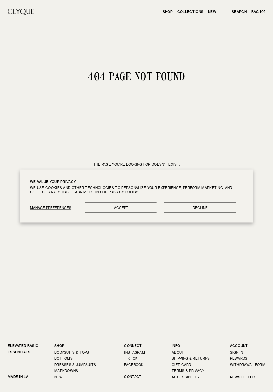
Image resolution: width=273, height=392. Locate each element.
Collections (190, 12)
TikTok (130, 358)
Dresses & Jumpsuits (75, 365)
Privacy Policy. (124, 192)
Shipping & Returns (191, 358)
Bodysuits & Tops (71, 352)
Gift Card (181, 365)
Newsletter (242, 377)
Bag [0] (258, 12)
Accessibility (186, 377)
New (212, 12)
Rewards (239, 358)
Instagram (134, 352)
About (178, 352)
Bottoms (63, 358)
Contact (132, 377)
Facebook (133, 365)
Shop (168, 12)
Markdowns (66, 371)
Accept (121, 208)
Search (239, 12)
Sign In (236, 352)
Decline (200, 208)
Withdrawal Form (248, 365)
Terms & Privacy (188, 371)
